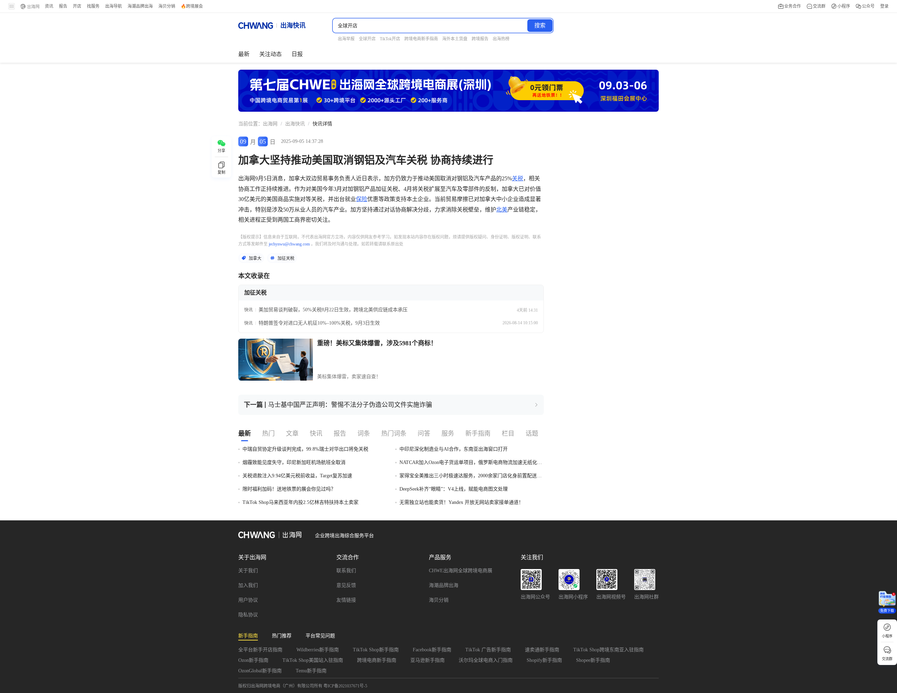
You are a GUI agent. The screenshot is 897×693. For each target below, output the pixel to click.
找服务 (93, 6)
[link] (270, 124)
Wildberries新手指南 (317, 649)
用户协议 (248, 600)
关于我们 (248, 570)
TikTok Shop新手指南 (376, 649)
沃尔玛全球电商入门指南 (486, 660)
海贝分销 (438, 600)
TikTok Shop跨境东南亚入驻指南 (608, 649)
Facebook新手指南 (432, 649)
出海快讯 (295, 123)
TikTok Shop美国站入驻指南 (312, 660)
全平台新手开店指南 (260, 649)
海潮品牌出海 (443, 585)
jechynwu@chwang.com (289, 244)
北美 (501, 210)
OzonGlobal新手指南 (260, 670)
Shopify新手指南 (544, 660)
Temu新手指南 (311, 670)
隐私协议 (248, 614)
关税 (517, 178)
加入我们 (248, 585)
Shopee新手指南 (593, 660)
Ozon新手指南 (253, 660)
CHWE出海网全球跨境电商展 (460, 570)
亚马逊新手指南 (427, 660)
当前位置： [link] (250, 123)
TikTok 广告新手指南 (488, 649)
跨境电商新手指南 (376, 660)
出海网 (270, 123)
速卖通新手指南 (542, 649)
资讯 (49, 6)
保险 (361, 199)
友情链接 (346, 600)
